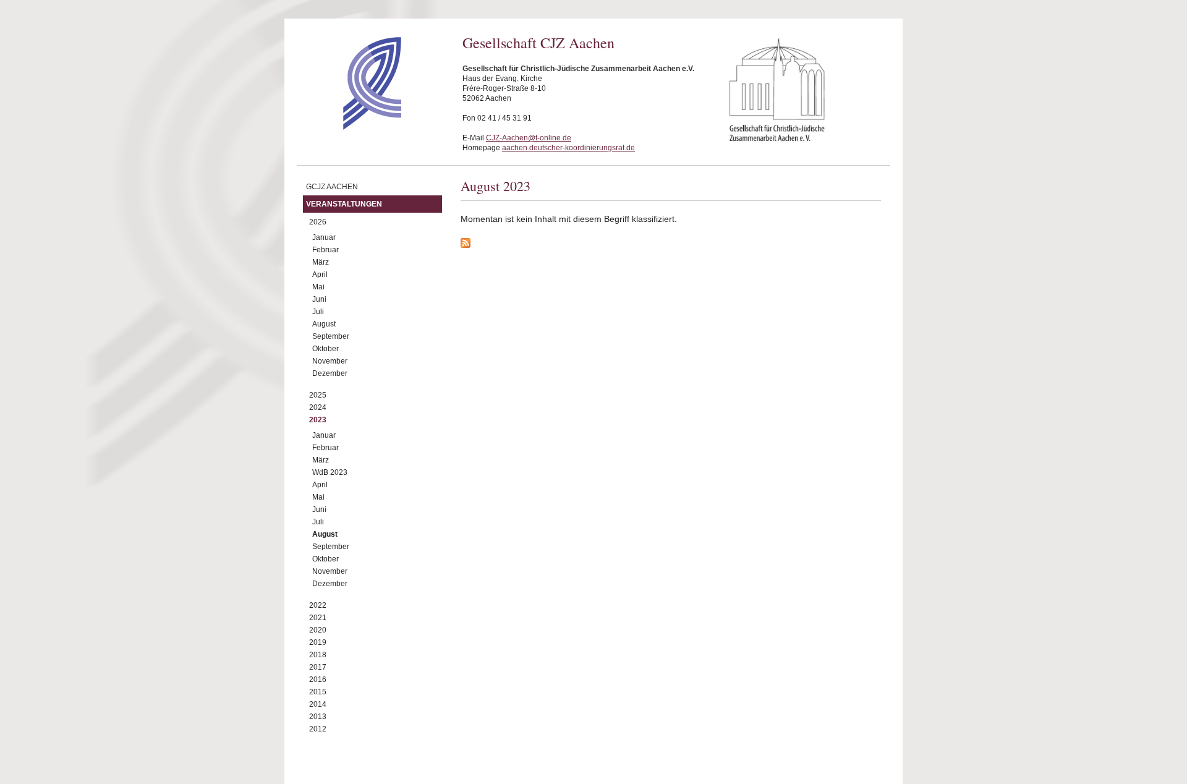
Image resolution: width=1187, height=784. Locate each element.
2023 (317, 419)
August (324, 324)
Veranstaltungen (344, 204)
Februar (325, 249)
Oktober (325, 348)
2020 (317, 630)
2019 (317, 642)
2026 (317, 222)
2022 (317, 605)
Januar (324, 237)
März (320, 262)
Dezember (329, 373)
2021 (317, 617)
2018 (317, 654)
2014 (317, 704)
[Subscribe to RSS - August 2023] (671, 245)
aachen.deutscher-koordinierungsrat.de (568, 147)
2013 (317, 716)
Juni (319, 299)
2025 (317, 395)
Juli (318, 311)
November (329, 361)
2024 (317, 407)
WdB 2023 (329, 472)
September (330, 336)
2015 (317, 692)
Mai (318, 287)
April (320, 274)
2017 (317, 667)
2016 (317, 679)
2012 (317, 729)
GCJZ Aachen (332, 186)
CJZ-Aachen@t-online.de (528, 138)
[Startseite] (350, 127)
